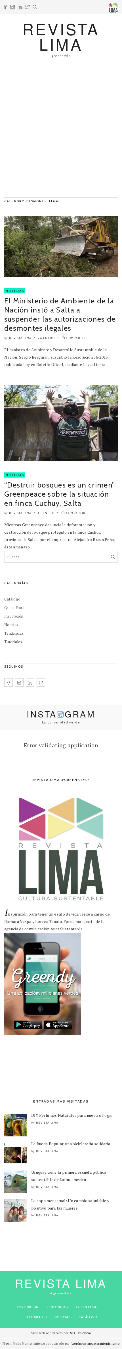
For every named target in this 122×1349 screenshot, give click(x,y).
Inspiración (13, 616)
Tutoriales (13, 641)
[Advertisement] (61, 130)
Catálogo (12, 599)
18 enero (46, 513)
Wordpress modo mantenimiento (95, 1344)
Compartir (76, 338)
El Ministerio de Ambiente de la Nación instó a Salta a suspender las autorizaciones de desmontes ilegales (59, 314)
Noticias (15, 291)
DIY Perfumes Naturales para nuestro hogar (72, 1115)
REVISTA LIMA (61, 36)
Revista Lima (20, 338)
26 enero (46, 338)
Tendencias (14, 633)
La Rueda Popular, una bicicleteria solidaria (70, 1143)
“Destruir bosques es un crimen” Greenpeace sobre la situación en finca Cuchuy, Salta (59, 494)
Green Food (14, 607)
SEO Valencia (80, 1333)
